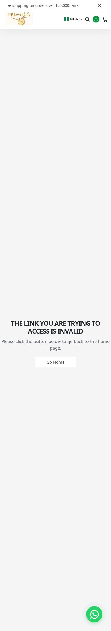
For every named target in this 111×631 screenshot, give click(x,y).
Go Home (55, 362)
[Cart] (104, 19)
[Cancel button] (99, 5)
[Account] (96, 20)
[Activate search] (87, 19)
